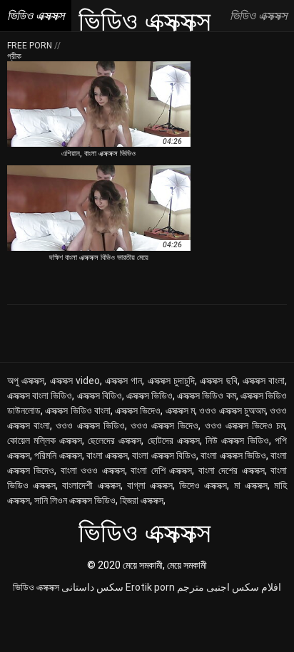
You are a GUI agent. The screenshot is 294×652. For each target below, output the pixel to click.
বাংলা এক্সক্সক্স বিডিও (164, 455)
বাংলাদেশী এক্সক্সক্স (91, 485)
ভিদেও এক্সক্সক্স (203, 485)
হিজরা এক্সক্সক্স (141, 500)
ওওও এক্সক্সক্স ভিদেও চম (245, 425)
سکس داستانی (92, 587)
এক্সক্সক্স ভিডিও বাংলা (78, 410)
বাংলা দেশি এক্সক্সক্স (161, 470)
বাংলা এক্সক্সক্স (107, 455)
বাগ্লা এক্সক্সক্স (150, 485)
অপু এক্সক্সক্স (25, 380)
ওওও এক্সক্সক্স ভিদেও (164, 425)
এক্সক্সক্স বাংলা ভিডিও (39, 395)
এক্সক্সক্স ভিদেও (138, 410)
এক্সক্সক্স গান (123, 380)
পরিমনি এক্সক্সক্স (57, 455)
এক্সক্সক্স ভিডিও (149, 395)
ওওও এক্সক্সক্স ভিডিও (90, 425)
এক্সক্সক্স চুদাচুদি (171, 380)
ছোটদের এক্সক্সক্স (174, 440)
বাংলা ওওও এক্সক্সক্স (93, 470)
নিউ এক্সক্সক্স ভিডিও (237, 440)
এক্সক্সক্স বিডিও (99, 395)
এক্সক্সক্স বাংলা (264, 380)
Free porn (30, 46)
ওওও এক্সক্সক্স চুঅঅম (232, 410)
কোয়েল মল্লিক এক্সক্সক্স (44, 440)
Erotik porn (150, 587)
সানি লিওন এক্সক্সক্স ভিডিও (75, 500)
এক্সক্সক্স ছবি (218, 380)
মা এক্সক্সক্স (251, 485)
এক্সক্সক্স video (75, 380)
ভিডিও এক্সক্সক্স (36, 587)
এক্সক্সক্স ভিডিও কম (206, 395)
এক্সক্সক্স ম (180, 410)
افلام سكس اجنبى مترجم (229, 587)
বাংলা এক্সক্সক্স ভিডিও (233, 455)
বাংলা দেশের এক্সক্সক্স (231, 470)
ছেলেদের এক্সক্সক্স (114, 440)
